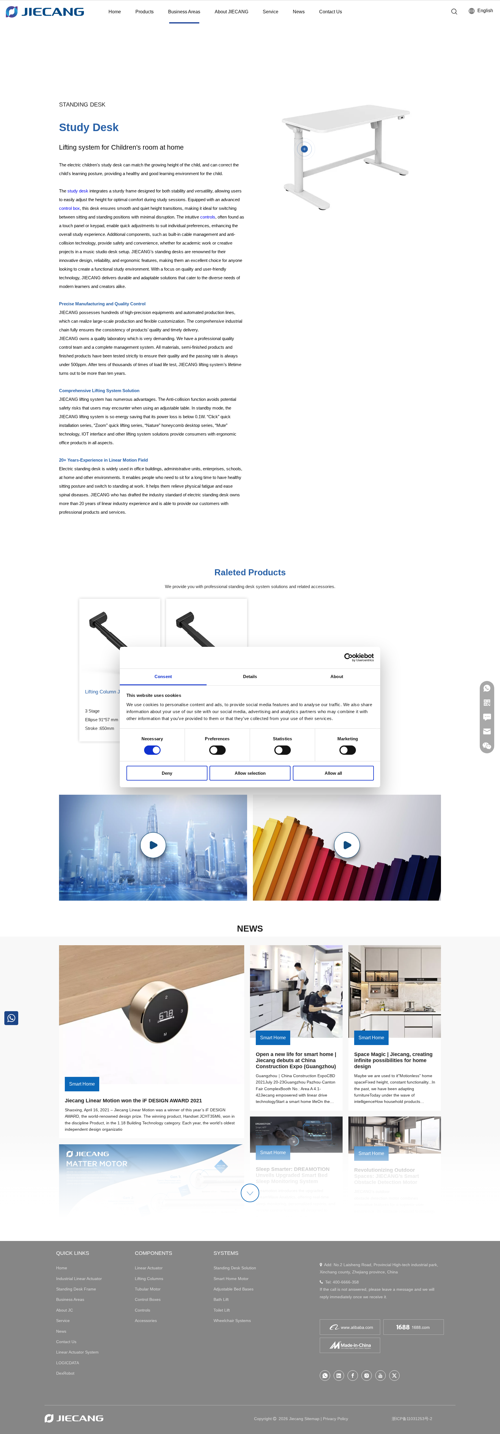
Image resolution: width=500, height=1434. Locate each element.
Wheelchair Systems (232, 1320)
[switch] (217, 750)
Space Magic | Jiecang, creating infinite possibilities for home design (394, 1060)
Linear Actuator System (77, 1352)
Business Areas (184, 11)
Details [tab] (250, 676)
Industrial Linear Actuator (79, 1278)
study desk (77, 190)
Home (115, 11)
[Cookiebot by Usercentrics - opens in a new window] (348, 657)
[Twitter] (394, 1375)
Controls (142, 1310)
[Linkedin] (339, 1375)
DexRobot (65, 1373)
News (299, 11)
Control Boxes (148, 1299)
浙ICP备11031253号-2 (412, 1418)
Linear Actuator (149, 1268)
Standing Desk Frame (76, 1289)
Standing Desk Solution (235, 1268)
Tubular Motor (148, 1289)
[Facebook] (353, 1375)
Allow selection (250, 773)
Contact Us (330, 11)
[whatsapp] (325, 1375)
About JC (64, 1310)
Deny (167, 773)
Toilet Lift (222, 1310)
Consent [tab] (163, 676)
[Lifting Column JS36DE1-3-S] (119, 639)
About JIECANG (231, 11)
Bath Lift (221, 1299)
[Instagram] (366, 1375)
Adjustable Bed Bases (233, 1289)
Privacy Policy (335, 1418)
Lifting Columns (149, 1278)
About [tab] (336, 676)
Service (270, 11)
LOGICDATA (67, 1362)
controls (207, 216)
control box (69, 208)
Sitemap (311, 1418)
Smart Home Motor (231, 1278)
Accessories (146, 1320)
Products (144, 11)
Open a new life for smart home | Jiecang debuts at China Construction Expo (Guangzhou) (297, 1060)
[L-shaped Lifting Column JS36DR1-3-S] (206, 639)
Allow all (333, 773)
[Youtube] (380, 1375)
